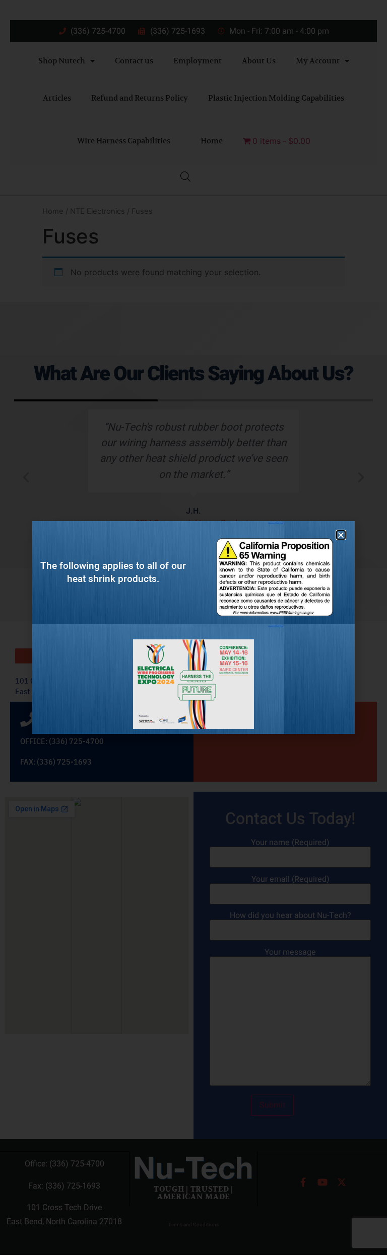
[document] (193, 627)
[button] (341, 535)
